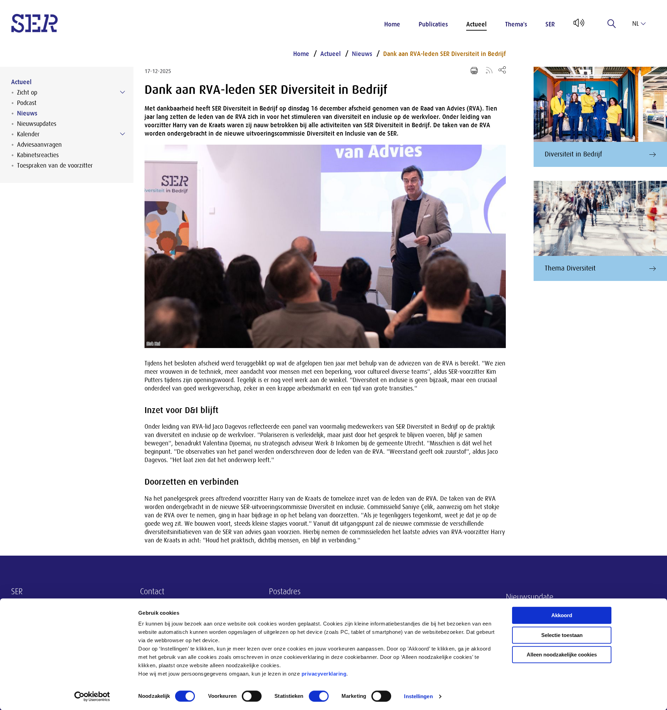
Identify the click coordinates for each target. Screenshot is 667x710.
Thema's (516, 24)
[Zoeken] (611, 23)
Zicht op (27, 92)
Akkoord (561, 615)
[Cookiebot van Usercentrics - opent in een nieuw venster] (92, 696)
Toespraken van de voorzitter (55, 165)
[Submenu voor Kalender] (122, 133)
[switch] (252, 696)
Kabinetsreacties (38, 155)
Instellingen (418, 696)
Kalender (28, 134)
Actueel (476, 24)
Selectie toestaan (562, 635)
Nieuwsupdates (36, 123)
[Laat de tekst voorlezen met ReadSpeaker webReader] (578, 25)
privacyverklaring (324, 674)
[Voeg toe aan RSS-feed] (489, 69)
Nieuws (27, 113)
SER (550, 24)
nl (635, 23)
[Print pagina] (474, 70)
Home (392, 24)
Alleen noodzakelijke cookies (562, 654)
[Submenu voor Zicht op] (122, 92)
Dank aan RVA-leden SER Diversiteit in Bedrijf (444, 53)
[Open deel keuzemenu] (502, 69)
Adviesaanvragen (39, 144)
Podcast (26, 102)
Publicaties (433, 24)
